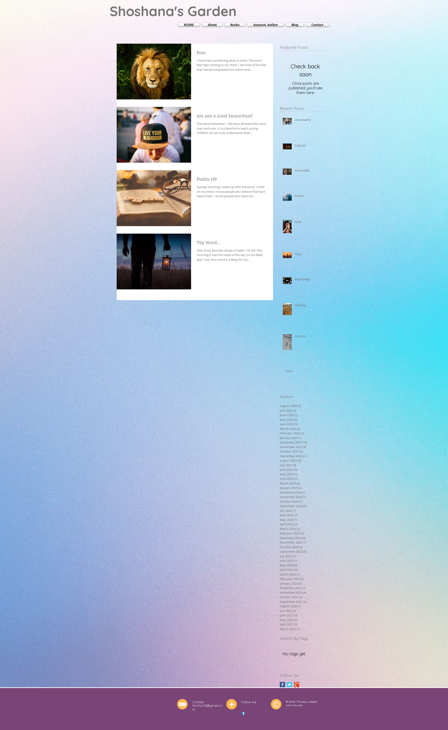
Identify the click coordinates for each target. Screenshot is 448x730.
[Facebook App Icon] (243, 714)
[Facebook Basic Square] (282, 684)
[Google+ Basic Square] (296, 684)
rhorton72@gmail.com (207, 707)
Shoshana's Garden (173, 11)
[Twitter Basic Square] (289, 684)
